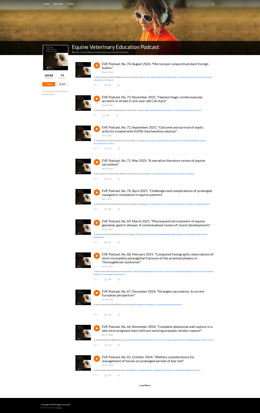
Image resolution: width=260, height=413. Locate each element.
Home (46, 3)
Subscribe (58, 3)
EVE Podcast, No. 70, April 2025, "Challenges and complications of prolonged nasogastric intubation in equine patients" (157, 193)
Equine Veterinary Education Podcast (115, 47)
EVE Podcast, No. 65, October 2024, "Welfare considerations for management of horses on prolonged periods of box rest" (148, 359)
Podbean (59, 408)
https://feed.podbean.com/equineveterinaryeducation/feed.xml (101, 52)
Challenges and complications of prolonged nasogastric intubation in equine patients (173, 204)
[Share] (118, 85)
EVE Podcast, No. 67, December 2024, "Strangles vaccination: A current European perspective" (153, 293)
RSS (63, 84)
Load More (144, 385)
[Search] (213, 4)
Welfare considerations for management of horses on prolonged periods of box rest (165, 370)
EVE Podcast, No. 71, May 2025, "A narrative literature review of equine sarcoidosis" (153, 162)
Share (50, 84)
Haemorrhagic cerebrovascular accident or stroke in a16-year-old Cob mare (169, 110)
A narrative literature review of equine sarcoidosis (173, 173)
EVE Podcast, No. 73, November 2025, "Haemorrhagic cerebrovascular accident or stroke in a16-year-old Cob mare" (152, 99)
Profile (70, 3)
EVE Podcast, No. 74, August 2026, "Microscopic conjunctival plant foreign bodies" (155, 66)
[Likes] (95, 115)
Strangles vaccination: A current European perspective (159, 304)
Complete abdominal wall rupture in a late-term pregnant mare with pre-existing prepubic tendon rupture (169, 340)
